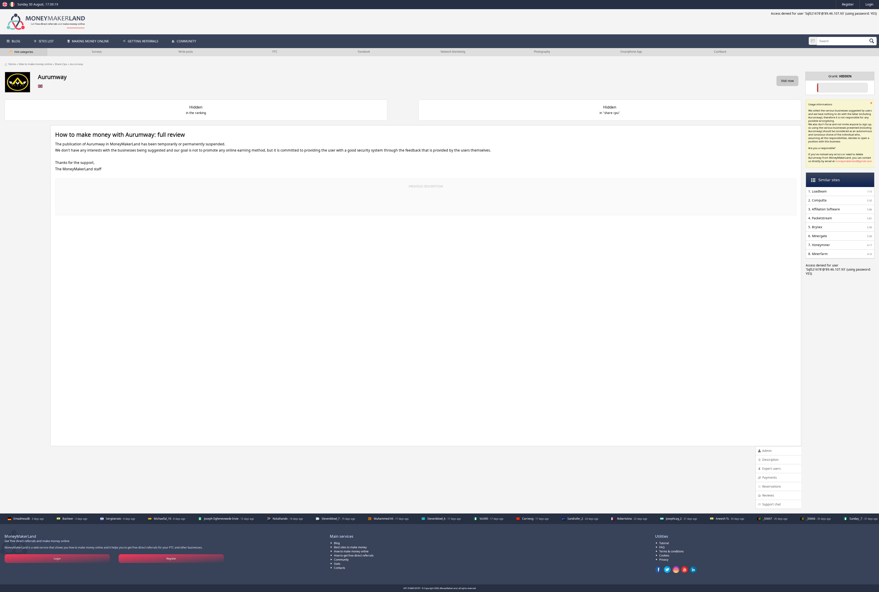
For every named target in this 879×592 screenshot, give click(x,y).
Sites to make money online (36, 64)
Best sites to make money (350, 547)
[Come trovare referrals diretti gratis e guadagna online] (12, 6)
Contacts (339, 568)
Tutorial (664, 543)
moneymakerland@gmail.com (853, 161)
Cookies (664, 555)
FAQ (662, 547)
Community (341, 560)
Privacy (663, 560)
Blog (337, 543)
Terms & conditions (671, 551)
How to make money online (351, 551)
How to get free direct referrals (354, 555)
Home (12, 64)
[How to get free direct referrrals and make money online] (5, 6)
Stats (337, 564)
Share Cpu (61, 64)
